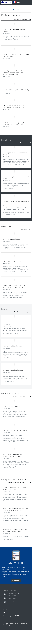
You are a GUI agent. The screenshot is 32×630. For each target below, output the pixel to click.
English (18, 2)
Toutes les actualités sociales (21, 19)
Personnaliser (26, 627)
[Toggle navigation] (29, 2)
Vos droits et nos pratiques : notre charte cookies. (12, 623)
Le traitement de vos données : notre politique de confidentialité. (16, 624)
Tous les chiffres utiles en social (20, 396)
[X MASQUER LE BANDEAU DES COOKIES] (30, 606)
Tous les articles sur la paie (22, 312)
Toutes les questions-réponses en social (18, 482)
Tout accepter (6, 627)
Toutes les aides (25, 229)
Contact (5, 607)
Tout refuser (16, 627)
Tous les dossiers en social (22, 143)
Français (14, 2)
